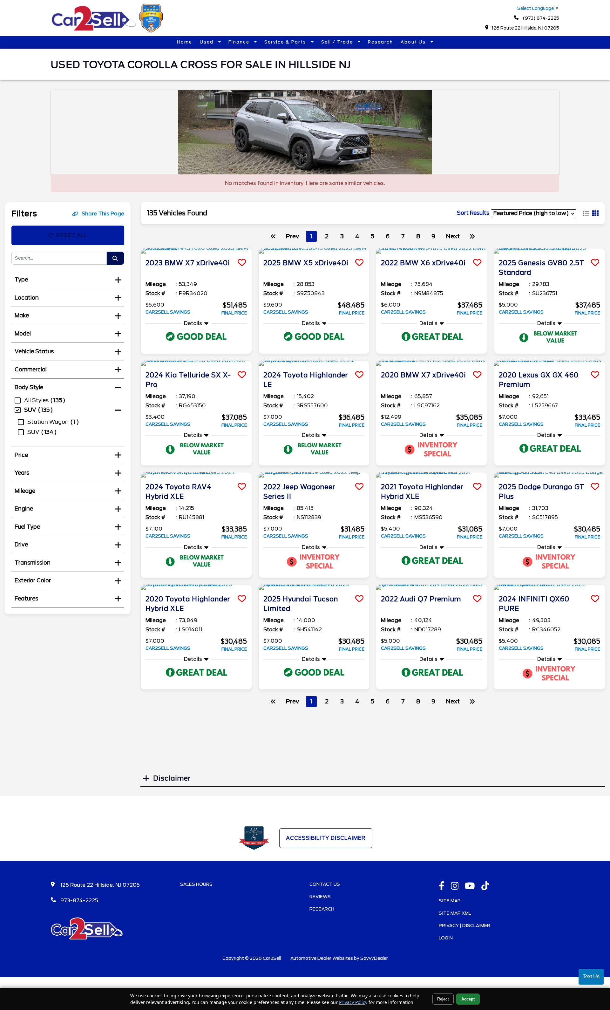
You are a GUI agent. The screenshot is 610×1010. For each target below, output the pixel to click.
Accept (468, 999)
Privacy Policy (353, 1002)
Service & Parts (286, 42)
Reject (443, 999)
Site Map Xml (455, 913)
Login (446, 937)
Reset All (71, 235)
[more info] (196, 251)
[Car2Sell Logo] (108, 31)
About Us (414, 42)
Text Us (591, 976)
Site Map (450, 900)
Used (207, 42)
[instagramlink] (455, 886)
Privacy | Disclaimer (464, 925)
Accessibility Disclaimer (326, 838)
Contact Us (324, 884)
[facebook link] (441, 886)
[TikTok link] (485, 886)
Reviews (320, 896)
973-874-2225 (79, 901)
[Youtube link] (470, 886)
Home (184, 42)
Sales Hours (196, 884)
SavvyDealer (374, 958)
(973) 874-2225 (540, 18)
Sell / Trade (338, 42)
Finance (239, 42)
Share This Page (103, 214)
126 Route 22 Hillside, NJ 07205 (525, 28)
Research (380, 42)
